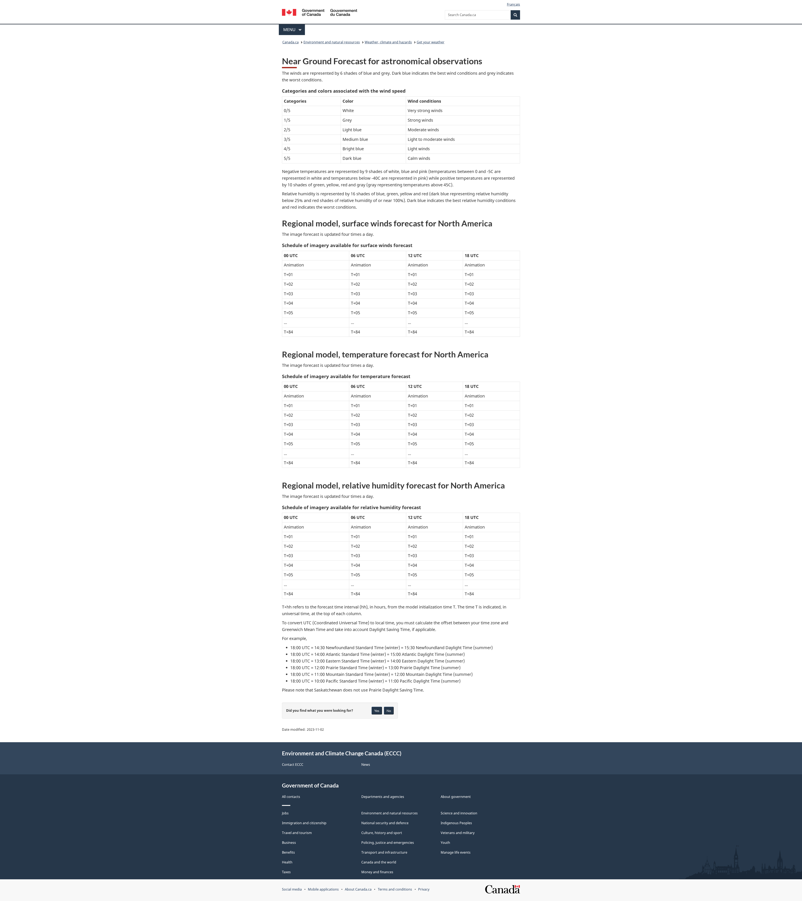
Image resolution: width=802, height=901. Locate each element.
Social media (292, 889)
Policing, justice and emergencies (387, 842)
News (365, 764)
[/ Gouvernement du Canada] (319, 13)
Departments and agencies (382, 796)
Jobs (285, 813)
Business (289, 842)
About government (456, 796)
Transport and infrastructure (384, 852)
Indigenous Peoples (456, 823)
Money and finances (377, 872)
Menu (290, 29)
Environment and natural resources (331, 42)
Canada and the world (378, 862)
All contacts (291, 796)
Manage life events (456, 852)
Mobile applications (323, 889)
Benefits (288, 852)
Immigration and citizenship (304, 823)
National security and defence (385, 823)
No (389, 711)
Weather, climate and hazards (388, 42)
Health (287, 862)
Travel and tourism (297, 832)
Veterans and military (458, 832)
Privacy (423, 889)
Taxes (286, 872)
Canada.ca (290, 42)
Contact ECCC (292, 764)
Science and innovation (459, 813)
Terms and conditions (395, 889)
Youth (445, 842)
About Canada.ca (358, 889)
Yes (376, 711)
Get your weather (430, 42)
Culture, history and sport (381, 832)
